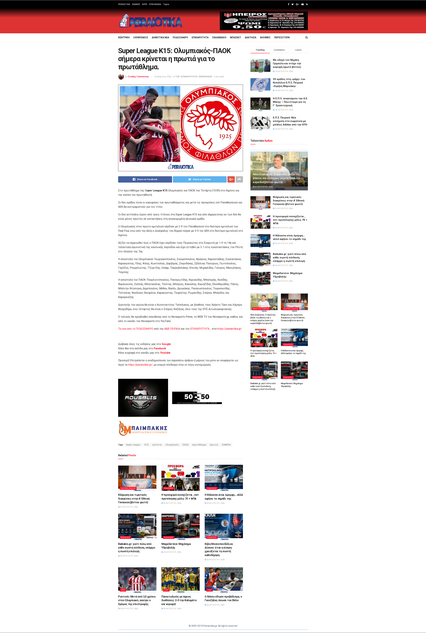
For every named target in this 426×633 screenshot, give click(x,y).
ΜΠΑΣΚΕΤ (235, 37)
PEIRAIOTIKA (124, 4)
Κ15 (147, 445)
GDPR (144, 4)
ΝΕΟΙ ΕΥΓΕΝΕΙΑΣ (261, 309)
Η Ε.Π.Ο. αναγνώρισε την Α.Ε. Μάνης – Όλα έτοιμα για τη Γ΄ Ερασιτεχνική (290, 102)
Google (166, 344)
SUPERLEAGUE (128, 488)
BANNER (136, 4)
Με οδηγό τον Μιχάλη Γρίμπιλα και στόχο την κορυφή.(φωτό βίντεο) (287, 63)
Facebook (160, 348)
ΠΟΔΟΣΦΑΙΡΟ (180, 37)
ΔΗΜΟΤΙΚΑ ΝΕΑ (160, 37)
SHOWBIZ (265, 37)
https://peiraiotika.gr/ (229, 328)
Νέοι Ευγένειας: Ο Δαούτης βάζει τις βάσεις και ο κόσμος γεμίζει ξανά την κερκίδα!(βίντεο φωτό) (276, 178)
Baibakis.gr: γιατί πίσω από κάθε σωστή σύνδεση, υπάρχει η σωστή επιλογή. (136, 547)
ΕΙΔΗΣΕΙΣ (168, 488)
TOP (177, 76)
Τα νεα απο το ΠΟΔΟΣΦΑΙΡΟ (135, 328)
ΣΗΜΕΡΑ (226, 445)
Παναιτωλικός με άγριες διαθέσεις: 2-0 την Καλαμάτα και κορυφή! (178, 600)
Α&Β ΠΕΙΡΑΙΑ (172, 328)
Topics (166, 4)
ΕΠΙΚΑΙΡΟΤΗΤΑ (200, 37)
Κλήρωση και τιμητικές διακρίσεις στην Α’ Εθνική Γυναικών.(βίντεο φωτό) (134, 498)
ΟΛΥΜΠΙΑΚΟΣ (140, 37)
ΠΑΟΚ (186, 445)
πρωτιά (214, 445)
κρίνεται (157, 445)
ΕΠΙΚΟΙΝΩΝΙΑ (155, 4)
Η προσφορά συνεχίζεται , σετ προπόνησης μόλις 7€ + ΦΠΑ (290, 220)
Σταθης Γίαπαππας (138, 76)
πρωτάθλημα (199, 445)
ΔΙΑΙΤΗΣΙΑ (250, 37)
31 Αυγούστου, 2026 (129, 507)
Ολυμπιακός (172, 445)
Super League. (133, 445)
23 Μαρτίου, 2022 (163, 76)
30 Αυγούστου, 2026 (172, 503)
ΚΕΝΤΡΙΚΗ (124, 37)
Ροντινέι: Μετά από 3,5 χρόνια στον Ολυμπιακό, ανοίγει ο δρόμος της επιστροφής (136, 600)
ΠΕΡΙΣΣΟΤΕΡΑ (282, 37)
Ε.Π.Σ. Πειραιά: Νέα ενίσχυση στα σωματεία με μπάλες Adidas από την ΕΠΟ (290, 121)
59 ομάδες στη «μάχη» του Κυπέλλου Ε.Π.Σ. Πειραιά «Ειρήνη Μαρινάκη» (289, 83)
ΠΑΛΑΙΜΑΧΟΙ (219, 37)
